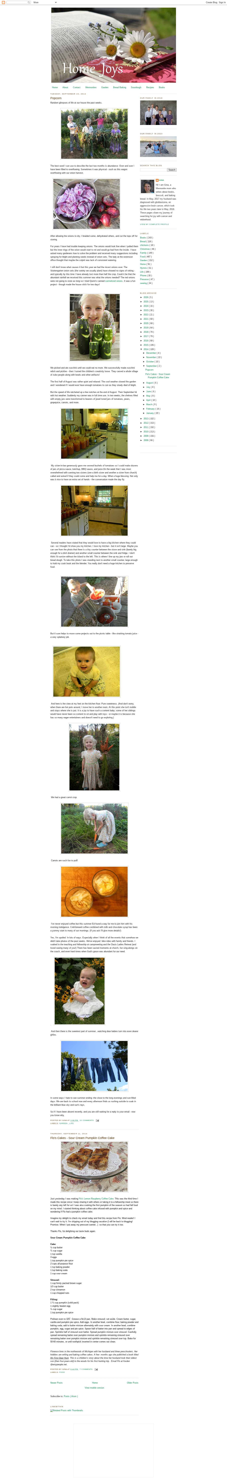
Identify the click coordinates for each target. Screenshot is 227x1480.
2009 (146, 436)
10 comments (87, 1120)
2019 (146, 327)
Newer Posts (56, 1383)
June (149, 391)
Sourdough (136, 87)
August (150, 383)
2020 (146, 323)
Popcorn (55, 98)
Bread (143, 241)
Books (162, 87)
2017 (146, 336)
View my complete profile (154, 224)
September (151, 366)
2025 (146, 301)
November (151, 357)
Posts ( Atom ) (71, 1396)
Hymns (144, 268)
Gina (161, 180)
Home (55, 87)
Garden (104, 87)
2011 (146, 427)
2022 (146, 314)
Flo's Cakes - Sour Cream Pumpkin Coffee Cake (82, 1138)
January (150, 413)
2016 (146, 340)
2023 (146, 310)
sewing (143, 283)
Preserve (144, 279)
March (149, 404)
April (148, 400)
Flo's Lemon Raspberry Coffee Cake (96, 1198)
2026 (146, 297)
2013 (146, 418)
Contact (76, 87)
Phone (143, 275)
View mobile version (94, 1388)
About (65, 87)
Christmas (145, 249)
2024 (146, 306)
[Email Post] (97, 1120)
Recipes (150, 87)
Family (143, 253)
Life (71, 1123)
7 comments (86, 1369)
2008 (146, 440)
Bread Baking (119, 87)
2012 (146, 423)
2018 (146, 332)
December (151, 353)
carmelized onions (114, 281)
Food (62, 1372)
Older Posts (132, 1383)
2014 (146, 349)
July (148, 387)
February (150, 409)
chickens (144, 245)
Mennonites (91, 87)
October (150, 361)
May (148, 396)
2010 (146, 431)
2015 (146, 345)
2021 (146, 319)
